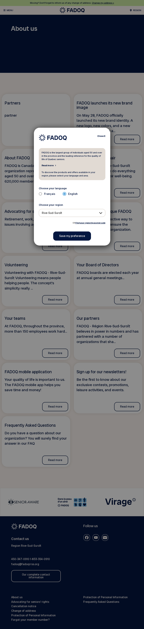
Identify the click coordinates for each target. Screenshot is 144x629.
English (73, 194)
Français (49, 194)
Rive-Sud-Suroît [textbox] (52, 213)
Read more (48, 165)
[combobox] (72, 213)
